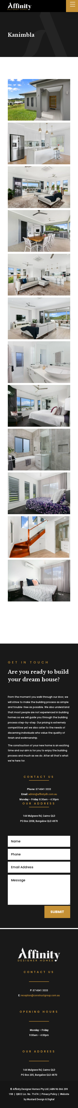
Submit (57, 911)
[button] (72, 6)
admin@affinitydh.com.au (42, 794)
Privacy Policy (49, 1094)
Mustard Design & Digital (40, 1099)
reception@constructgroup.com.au (40, 995)
